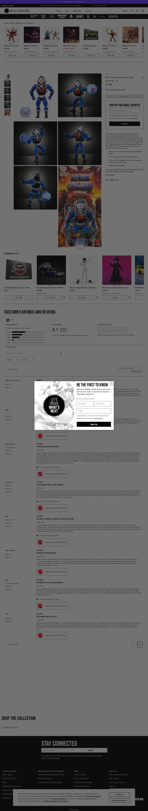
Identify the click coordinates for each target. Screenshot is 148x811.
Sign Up (93, 424)
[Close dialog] (111, 384)
